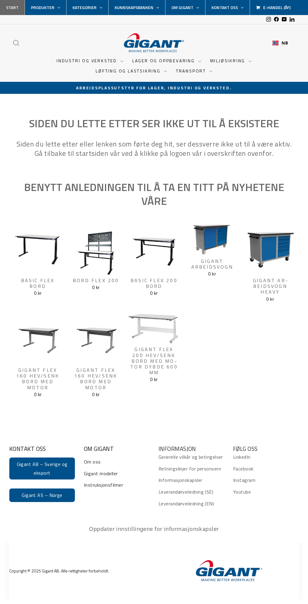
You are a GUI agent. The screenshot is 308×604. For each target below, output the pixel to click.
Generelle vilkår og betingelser (191, 457)
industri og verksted (88, 60)
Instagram (244, 480)
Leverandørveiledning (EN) (186, 503)
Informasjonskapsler (180, 480)
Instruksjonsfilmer (103, 484)
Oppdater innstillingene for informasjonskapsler (154, 528)
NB (285, 43)
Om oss (92, 461)
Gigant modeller (101, 473)
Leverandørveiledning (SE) (186, 491)
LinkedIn (242, 457)
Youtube (242, 491)
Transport (192, 71)
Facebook (243, 468)
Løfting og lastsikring (129, 71)
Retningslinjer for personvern (190, 468)
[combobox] (280, 43)
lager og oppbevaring (164, 60)
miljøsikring (228, 60)
